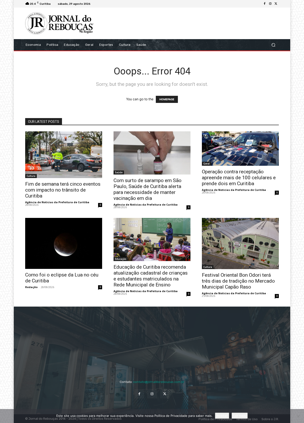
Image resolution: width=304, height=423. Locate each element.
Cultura (31, 176)
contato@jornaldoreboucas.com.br (158, 382)
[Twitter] (276, 4)
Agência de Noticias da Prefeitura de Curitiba (57, 202)
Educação (120, 259)
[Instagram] (270, 4)
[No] (298, 416)
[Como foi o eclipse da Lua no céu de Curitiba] (63, 243)
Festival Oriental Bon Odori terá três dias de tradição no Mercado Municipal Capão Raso (238, 281)
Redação (31, 287)
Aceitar (222, 416)
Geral (206, 163)
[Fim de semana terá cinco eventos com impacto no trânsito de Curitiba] (63, 154)
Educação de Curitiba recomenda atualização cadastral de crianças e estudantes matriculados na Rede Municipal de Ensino (151, 276)
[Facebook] (264, 4)
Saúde (119, 172)
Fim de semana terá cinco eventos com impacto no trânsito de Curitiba (62, 190)
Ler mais (239, 416)
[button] (273, 44)
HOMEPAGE (166, 99)
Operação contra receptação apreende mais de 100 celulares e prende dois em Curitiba (239, 177)
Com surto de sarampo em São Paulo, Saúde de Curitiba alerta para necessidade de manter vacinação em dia (147, 189)
